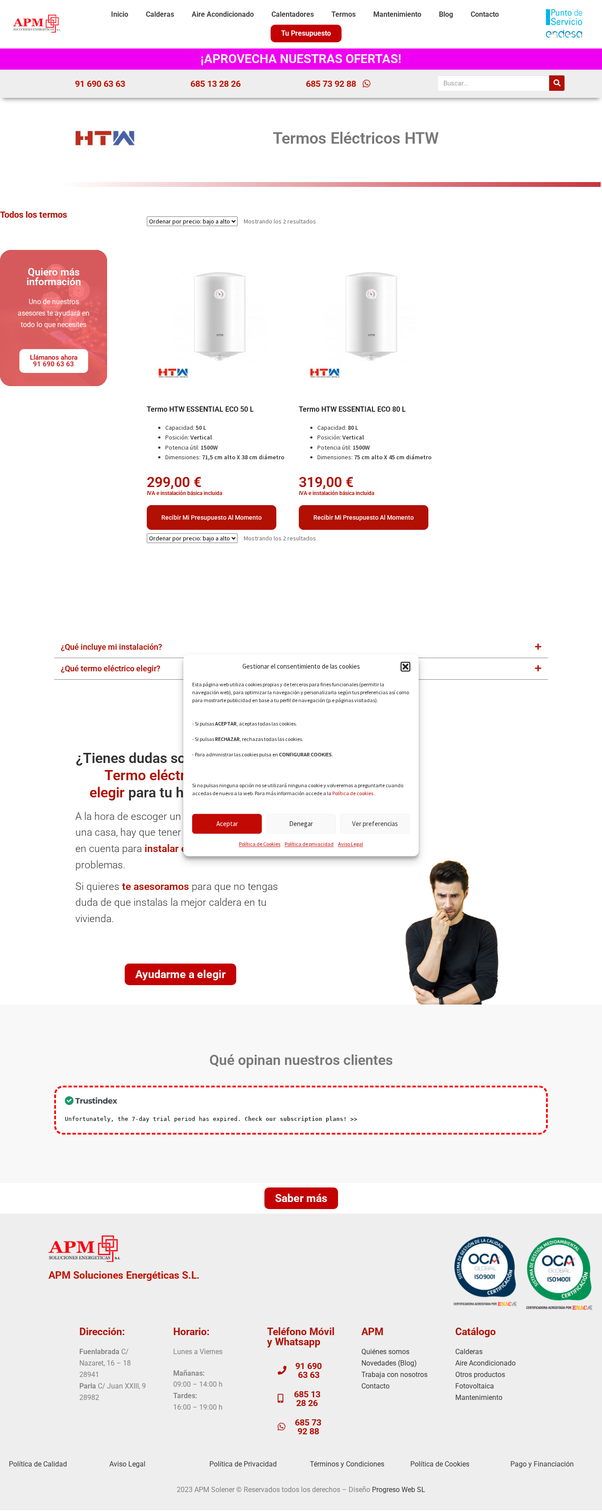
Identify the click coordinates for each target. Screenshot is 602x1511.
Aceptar (227, 823)
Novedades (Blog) (389, 1363)
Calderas (160, 14)
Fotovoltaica (474, 1386)
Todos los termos (33, 214)
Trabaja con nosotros (394, 1374)
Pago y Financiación (542, 1464)
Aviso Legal (350, 844)
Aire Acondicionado (223, 14)
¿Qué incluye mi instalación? (111, 646)
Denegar (301, 823)
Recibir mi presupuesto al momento (211, 517)
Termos (343, 14)
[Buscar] (557, 83)
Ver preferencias (375, 823)
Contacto (485, 14)
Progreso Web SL (398, 1489)
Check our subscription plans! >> (301, 1119)
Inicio (119, 14)
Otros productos (480, 1374)
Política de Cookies (259, 844)
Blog (446, 14)
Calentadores (292, 14)
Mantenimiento (397, 14)
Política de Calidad (38, 1464)
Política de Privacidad (243, 1464)
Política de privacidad (309, 844)
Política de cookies (352, 793)
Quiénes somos (385, 1351)
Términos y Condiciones (347, 1464)
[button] (405, 666)
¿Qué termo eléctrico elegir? (110, 668)
